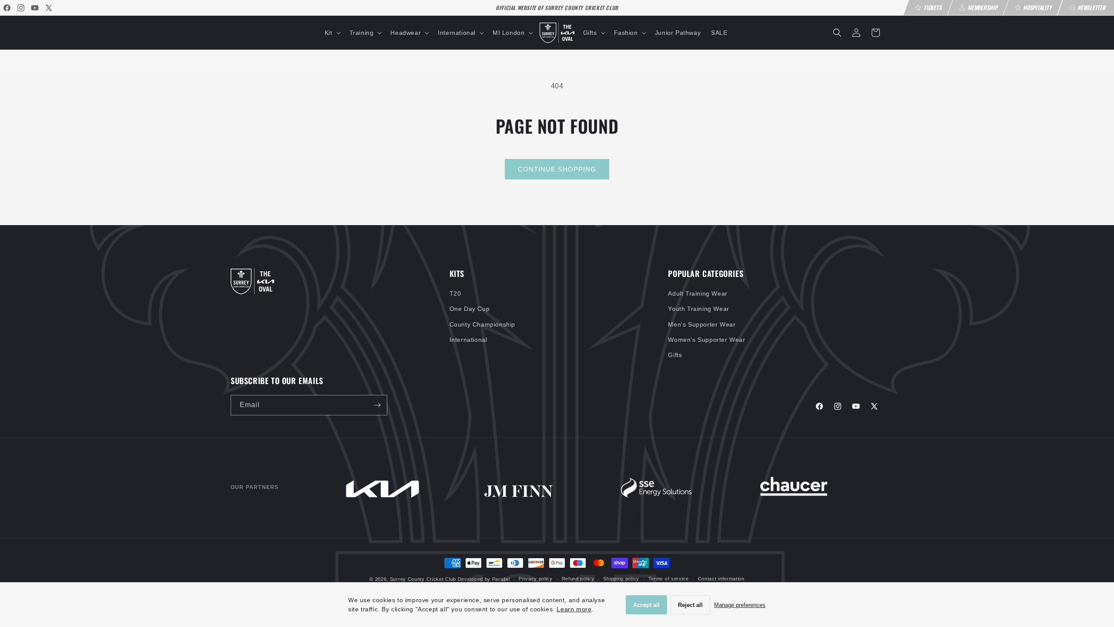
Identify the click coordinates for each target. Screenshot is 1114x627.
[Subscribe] (377, 405)
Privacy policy (536, 578)
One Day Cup (470, 308)
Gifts (675, 354)
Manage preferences (739, 605)
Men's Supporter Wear (701, 324)
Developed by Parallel (484, 579)
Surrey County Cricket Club (423, 579)
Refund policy (578, 578)
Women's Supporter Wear (706, 339)
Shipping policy (621, 578)
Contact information (721, 578)
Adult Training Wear (697, 293)
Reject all (690, 605)
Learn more (574, 609)
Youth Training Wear (698, 308)
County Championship (482, 324)
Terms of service (668, 578)
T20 (455, 293)
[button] (331, 33)
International (468, 339)
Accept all (646, 605)
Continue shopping (557, 169)
